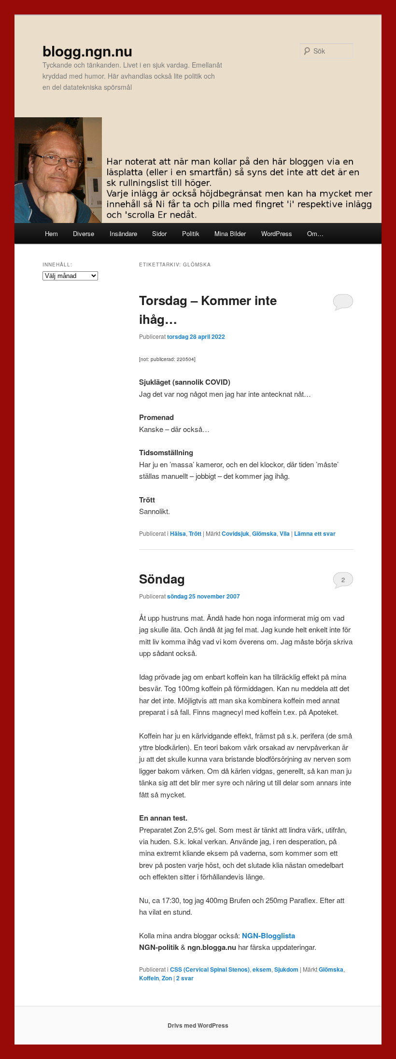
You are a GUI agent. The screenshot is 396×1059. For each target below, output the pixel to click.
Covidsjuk (235, 533)
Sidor (159, 233)
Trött (195, 533)
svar (185, 978)
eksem (262, 969)
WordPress (276, 233)
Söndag (162, 578)
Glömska (264, 533)
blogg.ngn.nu (87, 50)
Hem (51, 233)
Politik (190, 233)
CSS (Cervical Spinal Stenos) (210, 969)
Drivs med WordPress (198, 1025)
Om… (315, 233)
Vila (285, 533)
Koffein (149, 978)
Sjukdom (286, 969)
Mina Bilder (230, 233)
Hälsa (178, 533)
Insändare (123, 233)
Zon (167, 978)
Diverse (83, 233)
